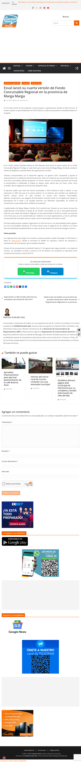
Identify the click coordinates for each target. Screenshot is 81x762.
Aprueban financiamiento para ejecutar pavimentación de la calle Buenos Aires (12, 378)
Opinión (29, 66)
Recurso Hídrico (36, 83)
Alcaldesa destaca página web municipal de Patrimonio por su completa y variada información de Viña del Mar (67, 388)
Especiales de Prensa (46, 66)
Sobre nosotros (34, 71)
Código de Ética (54, 750)
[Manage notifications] (4, 758)
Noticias (17, 66)
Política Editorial (29, 750)
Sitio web (5, 471)
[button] (21, 65)
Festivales (65, 66)
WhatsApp (30, 273)
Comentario (7, 422)
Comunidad (25, 83)
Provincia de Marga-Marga (12, 83)
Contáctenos (19, 71)
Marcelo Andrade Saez (21, 100)
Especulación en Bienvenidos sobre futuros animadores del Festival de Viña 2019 (20, 298)
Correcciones (42, 750)
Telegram (54, 273)
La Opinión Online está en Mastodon (13, 761)
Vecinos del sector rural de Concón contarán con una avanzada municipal (40, 380)
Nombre (6, 451)
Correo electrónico (10, 461)
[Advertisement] (40, 47)
